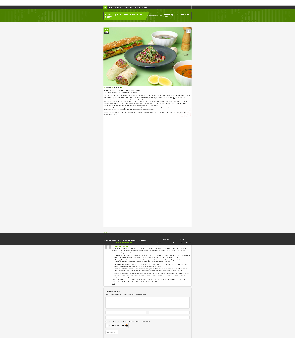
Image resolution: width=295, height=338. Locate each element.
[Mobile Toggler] (166, 242)
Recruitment (156, 16)
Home (110, 7)
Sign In (136, 7)
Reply (113, 284)
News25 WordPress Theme (125, 242)
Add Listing (128, 7)
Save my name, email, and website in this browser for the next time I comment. (129, 321)
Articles (144, 7)
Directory (118, 7)
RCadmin (108, 87)
